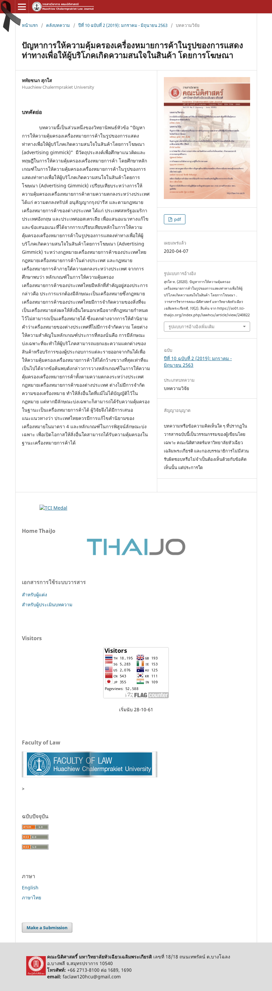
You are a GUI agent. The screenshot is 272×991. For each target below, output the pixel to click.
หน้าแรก (30, 25)
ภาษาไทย (31, 897)
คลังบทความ (58, 25)
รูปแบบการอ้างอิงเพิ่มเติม (192, 327)
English (30, 887)
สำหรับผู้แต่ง (34, 594)
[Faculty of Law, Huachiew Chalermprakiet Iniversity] (89, 775)
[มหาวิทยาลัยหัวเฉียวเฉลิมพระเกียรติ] (36, 973)
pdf (177, 219)
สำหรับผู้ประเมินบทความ (47, 604)
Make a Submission (47, 928)
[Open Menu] (22, 6)
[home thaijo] (136, 553)
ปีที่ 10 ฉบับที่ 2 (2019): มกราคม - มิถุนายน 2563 (123, 25)
